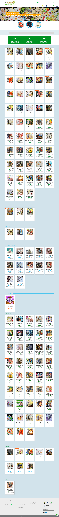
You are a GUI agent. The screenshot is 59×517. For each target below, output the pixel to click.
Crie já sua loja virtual (46, 513)
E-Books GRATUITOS (38, 28)
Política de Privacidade (21, 504)
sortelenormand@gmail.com (43, 2)
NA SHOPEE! (21, 28)
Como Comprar (20, 507)
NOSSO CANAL (29, 28)
